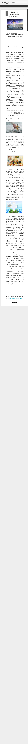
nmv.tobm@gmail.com (16, 294)
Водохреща (12, 298)
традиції (17, 298)
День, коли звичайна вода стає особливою (14, 14)
